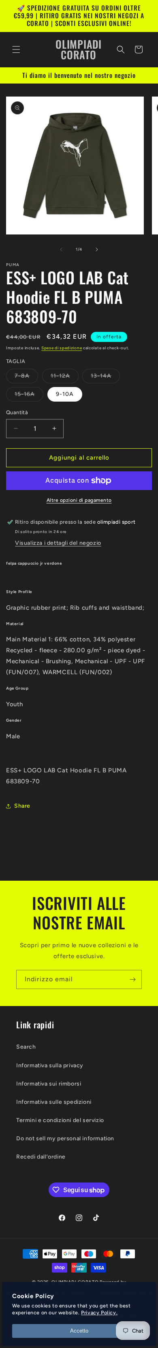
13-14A (105, 377)
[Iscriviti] (132, 979)
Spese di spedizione (61, 347)
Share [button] (22, 805)
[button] (16, 49)
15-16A (29, 396)
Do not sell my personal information (65, 1138)
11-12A (65, 377)
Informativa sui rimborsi (48, 1083)
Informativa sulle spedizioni (54, 1102)
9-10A (65, 394)
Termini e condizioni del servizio (60, 1120)
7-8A (26, 377)
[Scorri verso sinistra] (61, 249)
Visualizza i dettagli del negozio (58, 543)
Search (26, 1046)
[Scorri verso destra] (97, 249)
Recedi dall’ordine (41, 1156)
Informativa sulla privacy (49, 1065)
